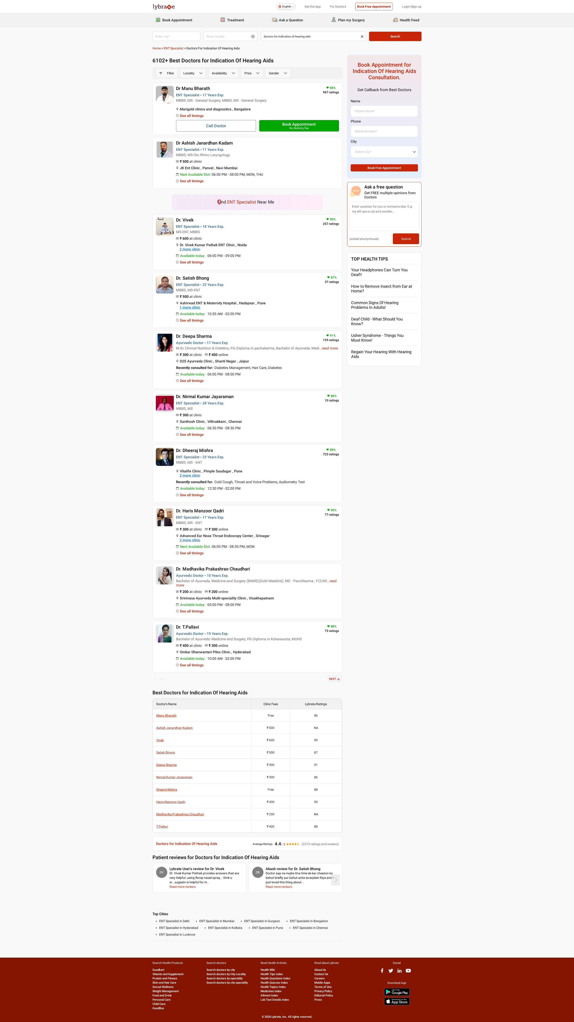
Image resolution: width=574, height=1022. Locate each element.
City (354, 141)
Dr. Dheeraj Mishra (194, 450)
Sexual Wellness (163, 987)
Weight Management (165, 991)
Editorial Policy (323, 995)
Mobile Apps (322, 982)
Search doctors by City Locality (226, 974)
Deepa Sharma (166, 765)
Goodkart (158, 970)
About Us (320, 970)
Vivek (160, 740)
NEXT (332, 678)
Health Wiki (268, 970)
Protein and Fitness (164, 978)
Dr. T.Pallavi (187, 627)
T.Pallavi (162, 826)
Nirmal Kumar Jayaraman (174, 777)
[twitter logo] (391, 972)
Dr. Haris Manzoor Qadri (200, 510)
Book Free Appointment (374, 6)
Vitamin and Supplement (167, 974)
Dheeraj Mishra (166, 789)
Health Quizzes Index (274, 982)
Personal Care (161, 999)
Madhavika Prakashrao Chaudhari (180, 814)
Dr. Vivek (185, 220)
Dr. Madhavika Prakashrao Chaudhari (213, 569)
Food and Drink (162, 995)
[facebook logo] (382, 972)
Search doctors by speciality (225, 978)
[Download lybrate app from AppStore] (397, 1004)
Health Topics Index (273, 987)
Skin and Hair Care (164, 982)
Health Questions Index (275, 978)
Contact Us (321, 974)
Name (355, 101)
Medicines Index (271, 991)
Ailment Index (269, 995)
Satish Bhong (165, 752)
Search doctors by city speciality (227, 982)
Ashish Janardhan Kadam (174, 728)
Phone (356, 121)
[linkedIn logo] (399, 972)
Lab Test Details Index (275, 999)
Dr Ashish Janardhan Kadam (204, 143)
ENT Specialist (173, 48)
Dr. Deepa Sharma (194, 336)
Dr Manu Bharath (193, 88)
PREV (162, 678)
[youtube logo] (408, 972)
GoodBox (158, 1008)
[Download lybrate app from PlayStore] (397, 995)
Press (318, 999)
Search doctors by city (221, 970)
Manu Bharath (166, 715)
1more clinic (190, 307)
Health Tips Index (272, 974)
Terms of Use (323, 987)
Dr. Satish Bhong (192, 278)
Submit (406, 239)
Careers (319, 978)
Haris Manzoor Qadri (170, 802)
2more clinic (190, 249)
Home (156, 48)
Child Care (158, 1004)
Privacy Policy (323, 991)
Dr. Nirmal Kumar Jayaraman (205, 396)
